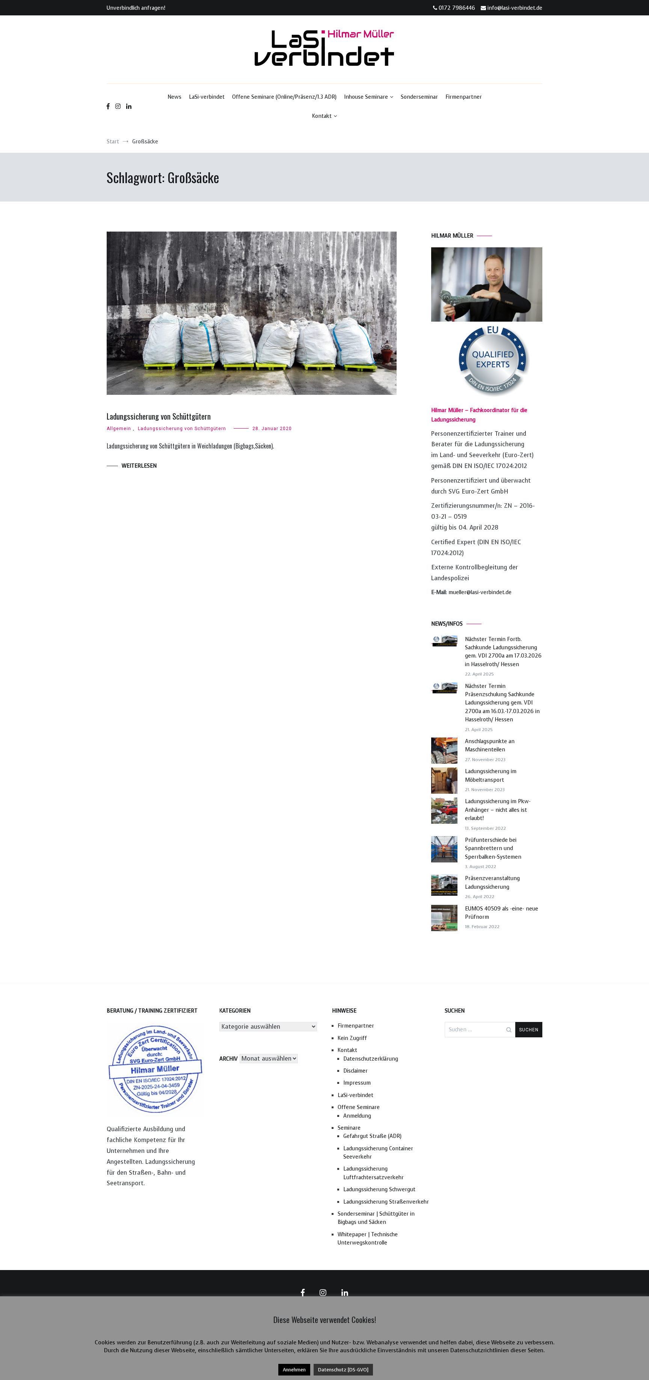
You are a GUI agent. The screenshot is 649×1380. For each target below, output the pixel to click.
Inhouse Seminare (366, 97)
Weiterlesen (139, 466)
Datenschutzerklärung (370, 1058)
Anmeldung (357, 1116)
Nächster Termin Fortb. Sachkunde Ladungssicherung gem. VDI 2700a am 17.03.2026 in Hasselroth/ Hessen (503, 652)
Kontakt (322, 116)
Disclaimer (355, 1071)
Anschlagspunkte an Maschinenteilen (490, 745)
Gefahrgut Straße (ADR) (372, 1136)
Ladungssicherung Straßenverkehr (386, 1201)
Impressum (357, 1083)
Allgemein (119, 428)
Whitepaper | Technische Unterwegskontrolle (368, 1238)
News (174, 97)
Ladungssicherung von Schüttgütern (159, 416)
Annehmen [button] (294, 1369)
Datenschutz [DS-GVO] (343, 1369)
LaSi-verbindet (207, 97)
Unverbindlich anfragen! (136, 8)
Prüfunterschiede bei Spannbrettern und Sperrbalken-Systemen (493, 849)
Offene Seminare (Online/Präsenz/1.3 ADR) (284, 97)
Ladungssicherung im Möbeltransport (490, 775)
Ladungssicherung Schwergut (379, 1189)
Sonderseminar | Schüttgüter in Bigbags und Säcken (376, 1218)
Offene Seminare (359, 1107)
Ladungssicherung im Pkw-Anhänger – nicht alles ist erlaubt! (498, 810)
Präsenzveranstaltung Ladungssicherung (492, 882)
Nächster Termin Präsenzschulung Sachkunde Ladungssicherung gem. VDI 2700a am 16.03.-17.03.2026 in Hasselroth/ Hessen (502, 703)
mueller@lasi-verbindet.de (480, 592)
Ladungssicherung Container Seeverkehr (378, 1152)
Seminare (349, 1128)
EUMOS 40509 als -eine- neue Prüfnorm (501, 913)
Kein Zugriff (352, 1038)
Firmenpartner (463, 97)
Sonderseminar (419, 97)
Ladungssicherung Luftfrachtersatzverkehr (373, 1173)
